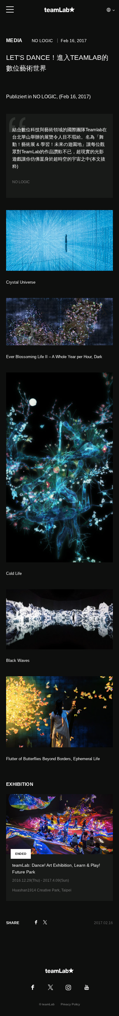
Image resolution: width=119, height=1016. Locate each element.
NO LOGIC (21, 182)
